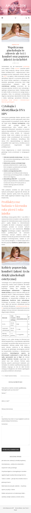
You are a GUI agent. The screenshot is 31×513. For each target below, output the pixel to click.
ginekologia (26, 66)
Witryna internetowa (7, 409)
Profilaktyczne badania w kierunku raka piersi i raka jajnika (14, 207)
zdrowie (17, 68)
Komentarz (5, 424)
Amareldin (15, 6)
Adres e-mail (5, 401)
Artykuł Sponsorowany (11, 376)
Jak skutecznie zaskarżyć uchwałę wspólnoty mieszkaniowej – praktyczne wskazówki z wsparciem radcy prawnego (14, 464)
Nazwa (4, 393)
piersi (5, 76)
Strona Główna (18, 508)
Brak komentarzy (25, 376)
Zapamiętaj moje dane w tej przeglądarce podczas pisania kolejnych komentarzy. (15, 420)
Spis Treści (25, 508)
